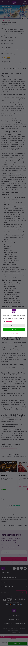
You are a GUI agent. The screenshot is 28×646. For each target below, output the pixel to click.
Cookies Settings (14, 333)
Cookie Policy (9, 321)
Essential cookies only (14, 325)
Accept (14, 329)
